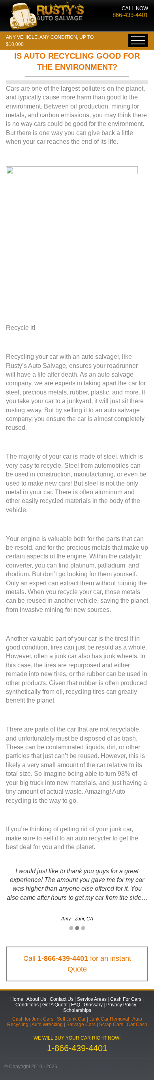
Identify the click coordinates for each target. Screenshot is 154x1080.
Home (16, 999)
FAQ (75, 1005)
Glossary (93, 1005)
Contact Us (61, 999)
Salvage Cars (81, 1024)
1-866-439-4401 (63, 958)
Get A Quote (55, 1005)
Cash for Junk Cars (32, 1019)
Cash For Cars (125, 999)
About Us (36, 999)
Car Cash (137, 1024)
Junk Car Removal (109, 1019)
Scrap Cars (111, 1024)
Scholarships (77, 1010)
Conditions (27, 1005)
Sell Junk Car (71, 1019)
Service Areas (92, 999)
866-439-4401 (130, 14)
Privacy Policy (121, 1005)
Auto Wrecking (47, 1024)
